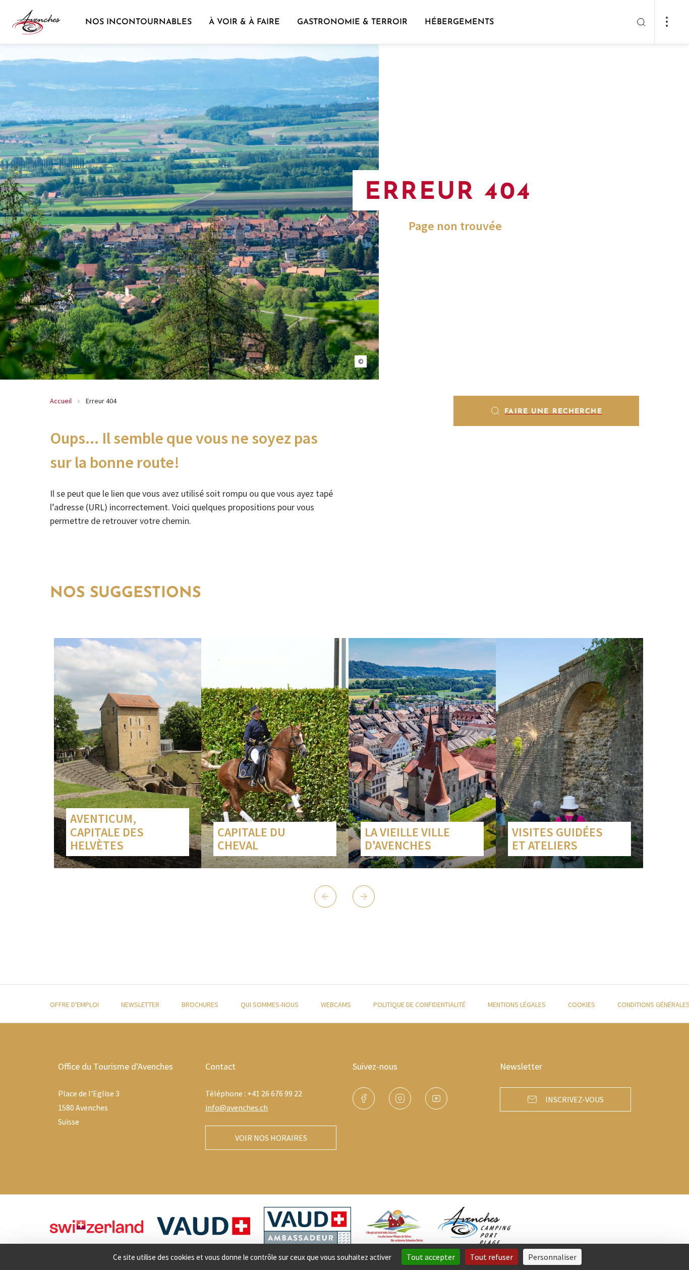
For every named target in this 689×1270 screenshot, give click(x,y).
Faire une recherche (553, 411)
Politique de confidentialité (419, 1004)
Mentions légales (517, 1004)
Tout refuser (491, 1257)
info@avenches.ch (236, 1107)
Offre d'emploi (74, 1004)
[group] (127, 753)
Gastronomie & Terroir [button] (352, 22)
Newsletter (140, 1004)
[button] (325, 896)
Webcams (336, 1004)
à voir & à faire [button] (244, 22)
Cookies (581, 1004)
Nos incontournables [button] (138, 22)
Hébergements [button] (459, 22)
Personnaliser (552, 1257)
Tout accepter (431, 1257)
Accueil (61, 400)
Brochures (200, 1004)
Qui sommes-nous (270, 1004)
